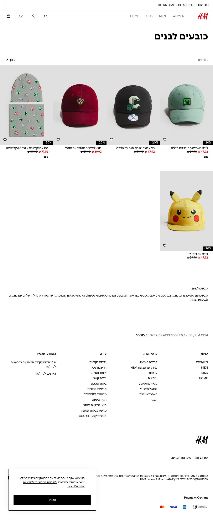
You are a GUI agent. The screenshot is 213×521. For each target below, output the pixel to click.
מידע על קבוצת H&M (144, 367)
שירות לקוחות (97, 362)
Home (134, 16)
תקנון (154, 400)
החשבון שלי (99, 367)
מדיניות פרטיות (96, 389)
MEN (162, 16)
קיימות (153, 373)
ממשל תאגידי (148, 389)
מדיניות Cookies (95, 394)
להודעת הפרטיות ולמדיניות (40, 482)
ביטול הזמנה (98, 383)
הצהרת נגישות (148, 394)
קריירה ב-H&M (148, 362)
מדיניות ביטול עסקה (93, 410)
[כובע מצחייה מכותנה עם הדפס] (133, 105)
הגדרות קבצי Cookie (92, 416)
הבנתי (52, 499)
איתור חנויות (98, 373)
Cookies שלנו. (76, 486)
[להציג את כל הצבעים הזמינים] (205, 156)
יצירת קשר (99, 378)
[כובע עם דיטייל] (186, 211)
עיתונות (152, 378)
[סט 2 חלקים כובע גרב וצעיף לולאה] (26, 105)
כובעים (140, 335)
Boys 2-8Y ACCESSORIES (165, 335)
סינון (13, 60)
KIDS (149, 16)
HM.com (201, 335)
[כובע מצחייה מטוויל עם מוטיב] (79, 105)
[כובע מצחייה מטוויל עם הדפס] (186, 105)
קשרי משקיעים (148, 383)
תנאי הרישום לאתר (94, 405)
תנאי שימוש (99, 400)
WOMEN (179, 16)
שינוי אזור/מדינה (181, 458)
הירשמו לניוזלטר (46, 373)
